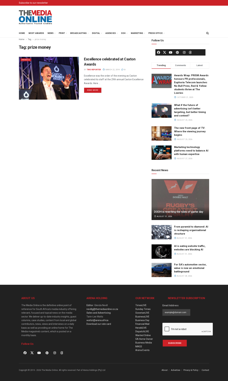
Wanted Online (143, 335)
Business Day (142, 320)
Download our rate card (98, 324)
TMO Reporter (94, 70)
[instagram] (184, 52)
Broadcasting (78, 33)
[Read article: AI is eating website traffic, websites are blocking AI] (162, 251)
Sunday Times (143, 309)
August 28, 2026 (184, 276)
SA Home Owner (144, 339)
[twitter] (164, 52)
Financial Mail (142, 324)
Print (62, 33)
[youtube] (170, 52)
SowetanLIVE (142, 312)
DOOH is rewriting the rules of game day (178, 211)
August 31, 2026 (164, 216)
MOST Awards (36, 33)
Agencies (110, 33)
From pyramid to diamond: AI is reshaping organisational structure (191, 230)
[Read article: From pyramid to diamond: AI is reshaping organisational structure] (162, 232)
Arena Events (142, 350)
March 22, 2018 (112, 70)
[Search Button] (207, 33)
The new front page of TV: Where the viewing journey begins (190, 131)
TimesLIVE (141, 305)
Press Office (155, 33)
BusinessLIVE (142, 316)
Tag (29, 39)
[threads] (190, 52)
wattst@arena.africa (97, 320)
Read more (94, 89)
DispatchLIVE (142, 331)
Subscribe (174, 343)
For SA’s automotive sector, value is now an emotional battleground (190, 268)
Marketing (137, 33)
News (50, 33)
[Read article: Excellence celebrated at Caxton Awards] (49, 78)
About (165, 370)
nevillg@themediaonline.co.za (102, 309)
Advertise (175, 370)
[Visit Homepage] (35, 17)
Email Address (170, 305)
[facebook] (158, 52)
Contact (205, 370)
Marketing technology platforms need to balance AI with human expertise (191, 151)
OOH (123, 33)
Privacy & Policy (190, 370)
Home (22, 33)
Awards (26, 60)
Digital (96, 33)
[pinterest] (177, 52)
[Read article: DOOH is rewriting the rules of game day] (180, 199)
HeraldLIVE (141, 327)
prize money (40, 39)
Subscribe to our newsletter (33, 3)
